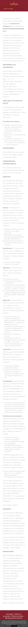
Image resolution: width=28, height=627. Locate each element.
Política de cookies (17, 616)
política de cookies (15, 623)
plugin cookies (24, 625)
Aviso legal (9, 614)
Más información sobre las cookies (13, 619)
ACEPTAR (14, 625)
